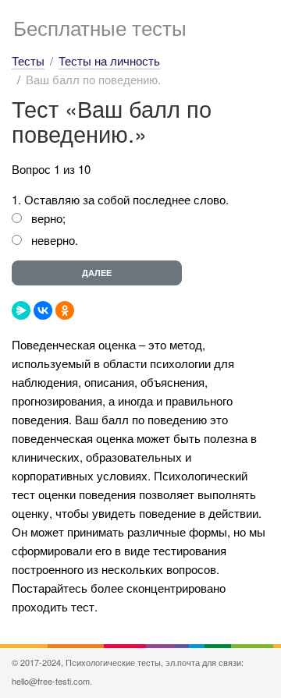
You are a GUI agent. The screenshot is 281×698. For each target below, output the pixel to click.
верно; (48, 218)
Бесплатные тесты (100, 26)
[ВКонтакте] (43, 310)
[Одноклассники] (64, 310)
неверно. (54, 240)
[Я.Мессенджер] (21, 310)
